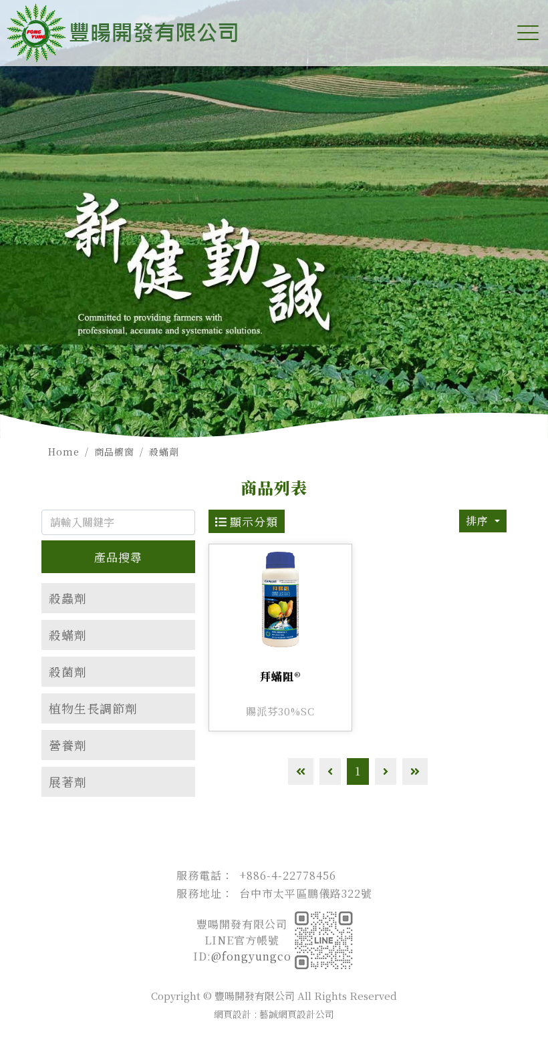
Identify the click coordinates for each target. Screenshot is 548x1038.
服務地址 (199, 893)
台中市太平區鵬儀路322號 (305, 893)
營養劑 (68, 744)
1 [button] (260, 434)
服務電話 (199, 875)
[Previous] (330, 771)
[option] (274, 219)
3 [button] (287, 434)
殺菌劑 (68, 671)
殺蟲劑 (68, 598)
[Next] (385, 771)
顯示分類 (252, 521)
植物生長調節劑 (93, 708)
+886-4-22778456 (287, 875)
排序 (479, 520)
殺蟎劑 (164, 451)
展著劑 (68, 781)
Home (64, 451)
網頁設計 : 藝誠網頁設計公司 (274, 1014)
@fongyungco (251, 956)
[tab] (118, 598)
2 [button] (274, 434)
